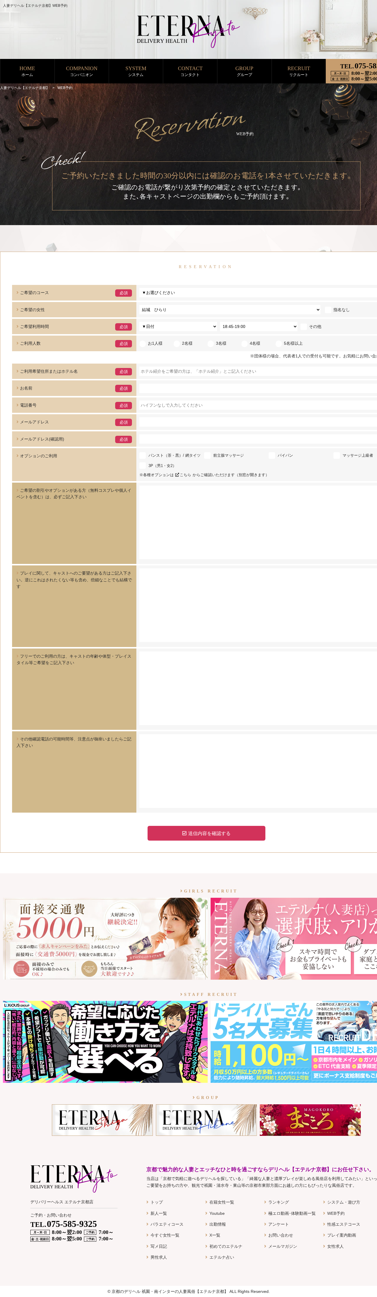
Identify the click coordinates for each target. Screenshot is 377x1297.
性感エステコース (343, 1224)
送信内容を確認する (209, 833)
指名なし (341, 309)
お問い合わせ (280, 1235)
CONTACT (190, 71)
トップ (157, 1202)
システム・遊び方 (343, 1202)
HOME (27, 71)
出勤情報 (217, 1224)
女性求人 (335, 1246)
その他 (315, 326)
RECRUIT (298, 71)
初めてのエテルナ (225, 1246)
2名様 (187, 343)
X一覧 (214, 1235)
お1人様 (155, 343)
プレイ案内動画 (341, 1235)
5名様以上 (293, 343)
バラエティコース (167, 1224)
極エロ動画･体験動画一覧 (292, 1213)
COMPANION (81, 71)
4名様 (255, 343)
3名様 (221, 343)
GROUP (244, 71)
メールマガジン (282, 1246)
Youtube (217, 1213)
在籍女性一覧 (221, 1202)
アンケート (278, 1224)
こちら (185, 475)
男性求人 (159, 1257)
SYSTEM (135, 71)
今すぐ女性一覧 (165, 1235)
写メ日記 (159, 1246)
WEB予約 (336, 1213)
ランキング (278, 1202)
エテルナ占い (221, 1257)
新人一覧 (159, 1213)
